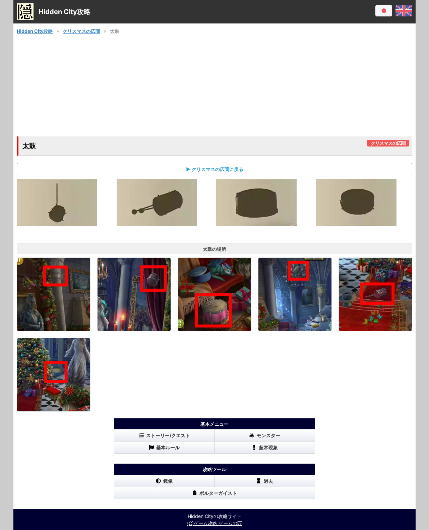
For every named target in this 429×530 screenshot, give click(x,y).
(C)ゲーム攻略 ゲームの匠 (214, 523)
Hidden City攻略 (35, 31)
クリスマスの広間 (81, 31)
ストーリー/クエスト (168, 435)
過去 (268, 481)
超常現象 (268, 447)
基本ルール (168, 447)
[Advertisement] (214, 85)
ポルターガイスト (218, 493)
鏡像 (168, 481)
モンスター (268, 435)
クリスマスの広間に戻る (217, 169)
